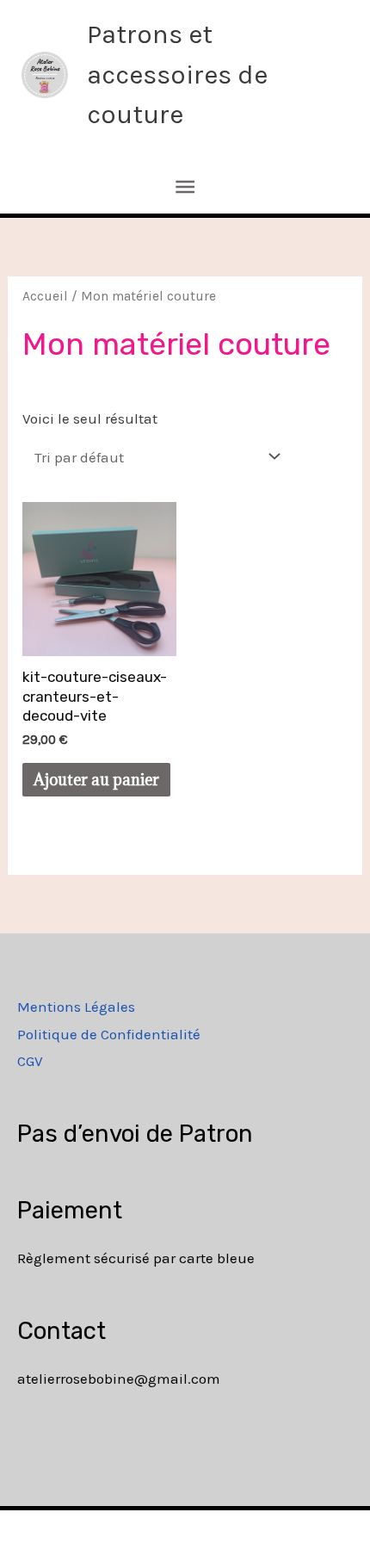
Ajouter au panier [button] (96, 780)
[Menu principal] (185, 187)
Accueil (45, 296)
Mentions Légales (76, 1006)
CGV (30, 1060)
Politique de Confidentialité (108, 1034)
